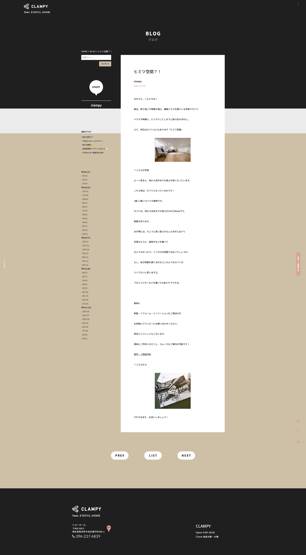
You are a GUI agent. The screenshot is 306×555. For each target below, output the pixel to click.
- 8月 (83, 207)
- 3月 (83, 176)
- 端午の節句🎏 (87, 137)
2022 (85, 269)
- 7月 (83, 211)
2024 (85, 238)
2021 (85, 307)
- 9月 (83, 203)
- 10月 (83, 199)
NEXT (186, 455)
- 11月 (83, 195)
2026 (85, 172)
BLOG (93, 51)
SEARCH (105, 64)
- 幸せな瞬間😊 (87, 145)
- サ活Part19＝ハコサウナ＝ (92, 141)
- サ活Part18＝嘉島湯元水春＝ (92, 152)
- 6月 (83, 214)
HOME (84, 51)
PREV (120, 455)
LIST (153, 455)
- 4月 (83, 222)
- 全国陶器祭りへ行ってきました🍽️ (94, 148)
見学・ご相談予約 (142, 354)
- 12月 (83, 191)
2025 (85, 187)
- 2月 (83, 180)
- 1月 (83, 183)
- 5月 (83, 218)
